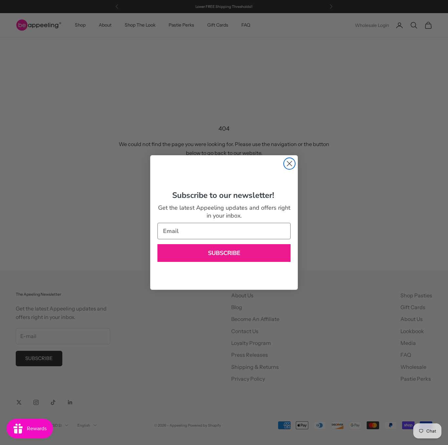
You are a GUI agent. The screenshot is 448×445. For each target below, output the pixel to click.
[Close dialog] (289, 163)
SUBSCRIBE (224, 253)
